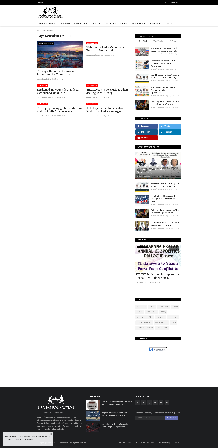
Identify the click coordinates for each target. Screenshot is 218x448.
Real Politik (141, 307)
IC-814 (173, 322)
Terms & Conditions (148, 443)
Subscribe (171, 418)
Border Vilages (161, 322)
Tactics (175, 307)
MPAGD (140, 312)
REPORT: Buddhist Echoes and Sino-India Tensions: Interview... (117, 402)
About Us (65, 23)
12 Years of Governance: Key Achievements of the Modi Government (163, 63)
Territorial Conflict (144, 317)
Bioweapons (163, 307)
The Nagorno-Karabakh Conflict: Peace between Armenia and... (165, 49)
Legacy (163, 312)
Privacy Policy (164, 443)
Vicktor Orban (162, 328)
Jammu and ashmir (145, 328)
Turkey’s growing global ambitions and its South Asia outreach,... (59, 110)
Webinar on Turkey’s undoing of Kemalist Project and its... (106, 49)
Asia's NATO (173, 317)
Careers (175, 443)
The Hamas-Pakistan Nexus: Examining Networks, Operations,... (163, 90)
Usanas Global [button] (47, 23)
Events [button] (96, 23)
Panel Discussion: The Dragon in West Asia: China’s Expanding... (165, 76)
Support (122, 443)
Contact (41, 2)
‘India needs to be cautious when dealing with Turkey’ (107, 91)
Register (174, 2)
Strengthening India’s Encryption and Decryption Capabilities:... (115, 425)
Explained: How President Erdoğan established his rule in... (58, 91)
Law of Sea (160, 317)
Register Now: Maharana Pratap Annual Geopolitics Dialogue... (115, 414)
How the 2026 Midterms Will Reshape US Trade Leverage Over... (163, 198)
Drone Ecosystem (144, 322)
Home (39, 30)
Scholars (110, 23)
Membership (156, 23)
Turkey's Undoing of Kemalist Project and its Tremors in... (56, 73)
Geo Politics (151, 312)
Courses (124, 23)
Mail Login (132, 443)
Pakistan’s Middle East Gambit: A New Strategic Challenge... (165, 224)
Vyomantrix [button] (80, 23)
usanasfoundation (44, 79)
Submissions (138, 23)
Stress (152, 307)
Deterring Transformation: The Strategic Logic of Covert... (165, 102)
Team (169, 23)
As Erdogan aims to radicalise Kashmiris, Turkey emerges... (105, 110)
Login (165, 2)
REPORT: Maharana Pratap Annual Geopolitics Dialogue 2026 (157, 276)
